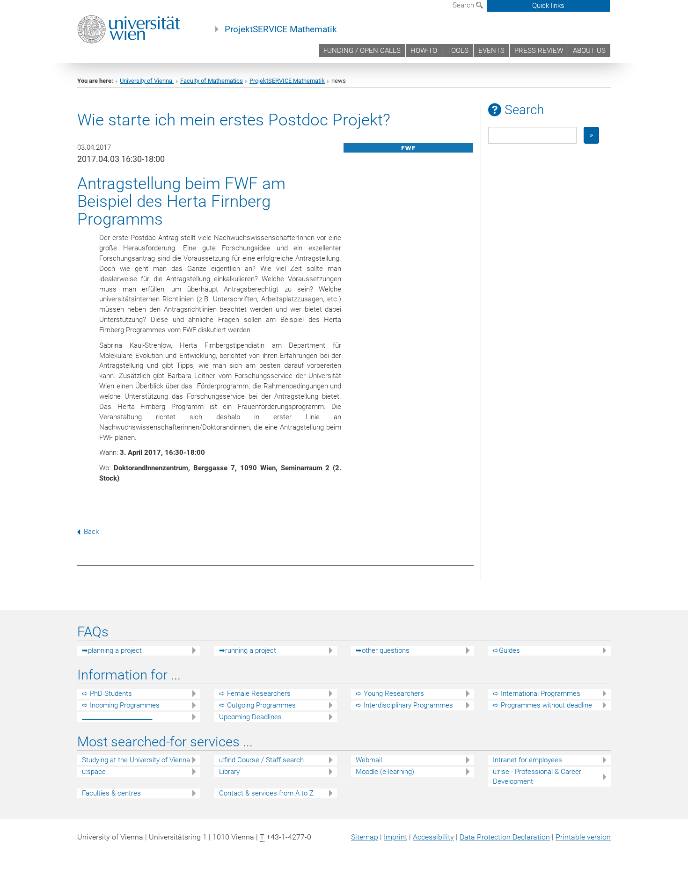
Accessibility (433, 836)
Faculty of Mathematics (211, 80)
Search (464, 5)
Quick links (548, 5)
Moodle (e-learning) (385, 771)
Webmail (369, 760)
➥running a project (247, 650)
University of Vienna (147, 80)
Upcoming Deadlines (250, 717)
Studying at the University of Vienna (136, 760)
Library (229, 771)
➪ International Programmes (536, 693)
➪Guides (506, 650)
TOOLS (457, 50)
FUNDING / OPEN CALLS (362, 50)
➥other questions (383, 650)
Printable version (583, 836)
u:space (94, 771)
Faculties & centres (111, 793)
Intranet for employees (527, 760)
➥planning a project (112, 650)
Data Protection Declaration (505, 836)
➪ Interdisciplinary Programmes (404, 705)
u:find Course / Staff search (261, 760)
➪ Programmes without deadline (542, 705)
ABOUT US (589, 50)
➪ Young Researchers (390, 693)
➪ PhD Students (107, 693)
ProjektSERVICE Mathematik (281, 29)
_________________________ (117, 717)
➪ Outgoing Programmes (257, 705)
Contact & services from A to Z (266, 793)
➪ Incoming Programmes (121, 705)
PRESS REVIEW (538, 50)
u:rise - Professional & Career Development (537, 776)
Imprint (395, 836)
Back (91, 531)
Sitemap (364, 836)
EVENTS (491, 50)
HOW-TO (423, 50)
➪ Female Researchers (255, 693)
